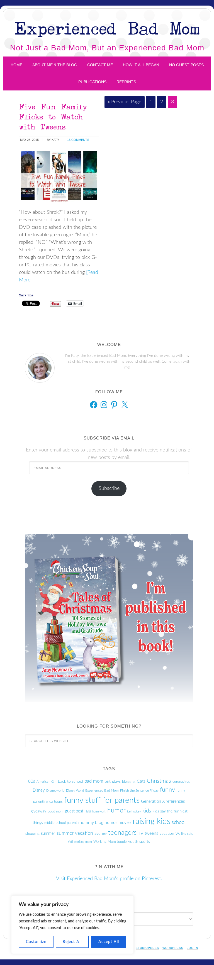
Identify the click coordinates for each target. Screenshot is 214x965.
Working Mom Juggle (110, 841)
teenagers (122, 832)
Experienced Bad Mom (107, 28)
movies (125, 823)
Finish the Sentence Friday (139, 790)
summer (48, 833)
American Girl (47, 781)
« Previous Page (124, 101)
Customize (36, 942)
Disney (39, 790)
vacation (167, 833)
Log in (192, 947)
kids (146, 811)
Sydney (100, 834)
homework (99, 811)
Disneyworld (55, 790)
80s (31, 781)
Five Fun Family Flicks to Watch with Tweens (53, 116)
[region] (72, 924)
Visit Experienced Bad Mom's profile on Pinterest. (109, 878)
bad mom (93, 781)
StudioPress (147, 947)
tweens (151, 833)
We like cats (184, 833)
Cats (141, 781)
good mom (56, 811)
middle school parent (60, 822)
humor (116, 810)
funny (167, 790)
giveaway (38, 811)
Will (70, 841)
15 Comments (78, 139)
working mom (83, 841)
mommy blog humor (97, 822)
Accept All (108, 942)
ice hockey (134, 811)
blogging (128, 781)
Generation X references (163, 801)
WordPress (172, 947)
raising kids (151, 821)
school (179, 822)
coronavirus (181, 781)
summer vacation (75, 833)
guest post (74, 811)
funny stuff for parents (102, 800)
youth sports (139, 842)
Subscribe (109, 488)
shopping (32, 834)
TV (140, 833)
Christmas (159, 781)
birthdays (113, 781)
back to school (70, 782)
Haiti (88, 811)
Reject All (72, 942)
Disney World (75, 790)
